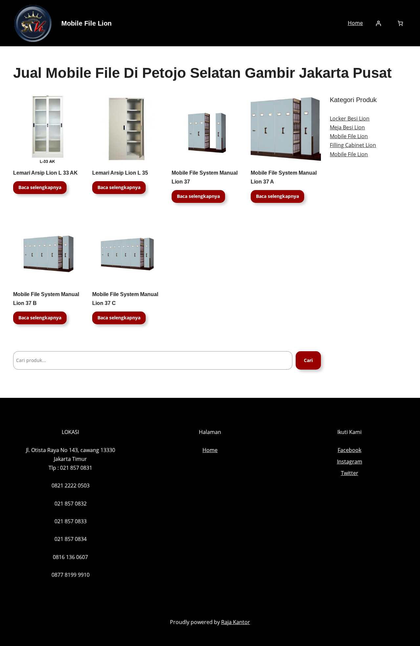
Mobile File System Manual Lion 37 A (284, 177)
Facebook (349, 450)
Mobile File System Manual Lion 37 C (125, 298)
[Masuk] (378, 23)
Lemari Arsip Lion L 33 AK (45, 173)
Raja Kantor (235, 622)
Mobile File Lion (86, 23)
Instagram (349, 461)
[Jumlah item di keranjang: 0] (400, 23)
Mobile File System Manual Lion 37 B (46, 298)
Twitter (349, 473)
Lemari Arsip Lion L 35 (120, 173)
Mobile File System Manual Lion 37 (205, 177)
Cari (308, 360)
